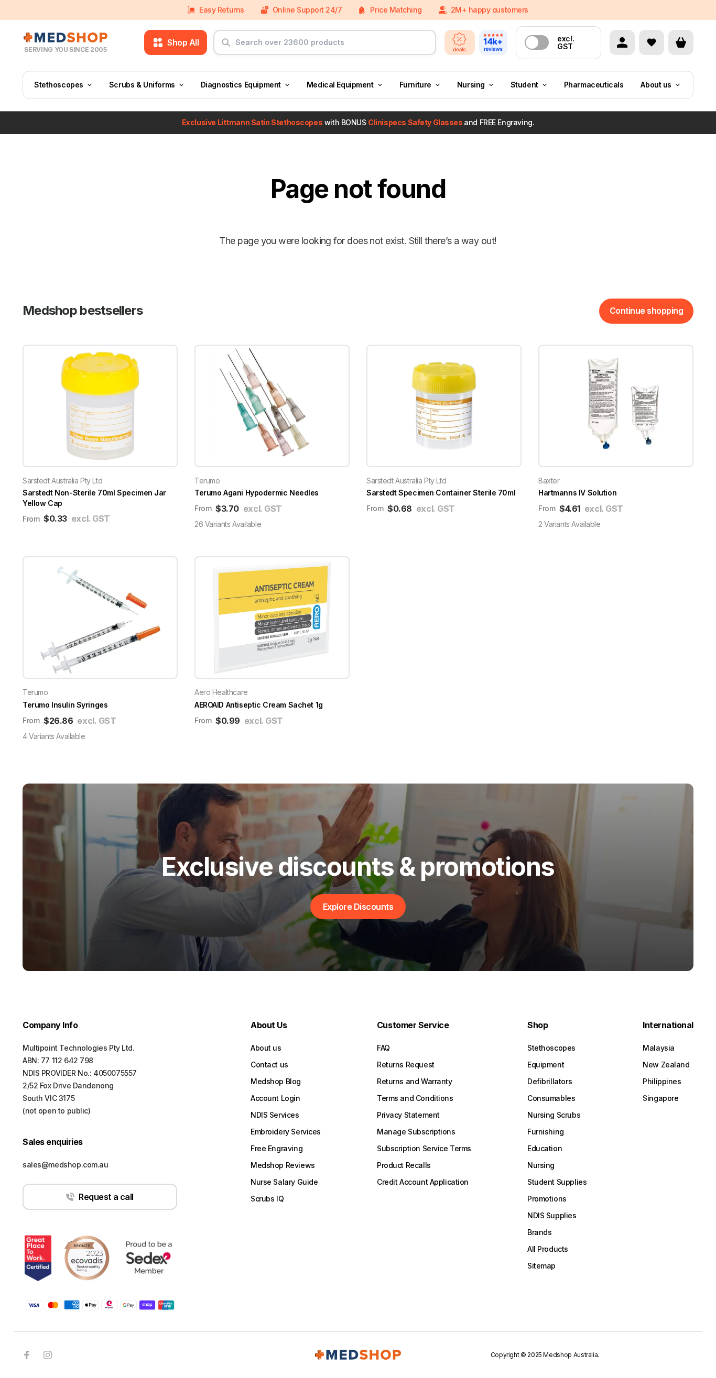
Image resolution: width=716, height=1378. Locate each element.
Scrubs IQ (267, 1198)
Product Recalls (404, 1165)
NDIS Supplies (552, 1215)
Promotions (547, 1198)
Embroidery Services (286, 1131)
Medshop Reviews (283, 1165)
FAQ (383, 1047)
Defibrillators (549, 1081)
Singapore (660, 1098)
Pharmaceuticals (594, 84)
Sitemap (541, 1265)
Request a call (106, 1197)
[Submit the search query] (226, 46)
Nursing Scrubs (553, 1114)
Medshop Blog (276, 1081)
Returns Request (406, 1064)
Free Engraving (276, 1148)
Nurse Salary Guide (284, 1181)
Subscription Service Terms (424, 1148)
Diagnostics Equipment (241, 84)
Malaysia (659, 1047)
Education (544, 1148)
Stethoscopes (58, 84)
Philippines (662, 1081)
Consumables (551, 1098)
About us (656, 84)
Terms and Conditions (415, 1098)
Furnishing (545, 1131)
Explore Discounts (358, 906)
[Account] (622, 42)
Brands (539, 1232)
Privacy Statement (408, 1114)
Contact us (269, 1064)
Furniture (415, 84)
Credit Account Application (423, 1181)
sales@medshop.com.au (66, 1164)
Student (524, 84)
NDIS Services (275, 1114)
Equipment (545, 1064)
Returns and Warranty (414, 1081)
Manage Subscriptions (416, 1131)
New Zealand (666, 1064)
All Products (547, 1248)
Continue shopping (647, 310)
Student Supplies (557, 1181)
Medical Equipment (340, 84)
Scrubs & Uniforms (142, 84)
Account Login (275, 1098)
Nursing (471, 84)
